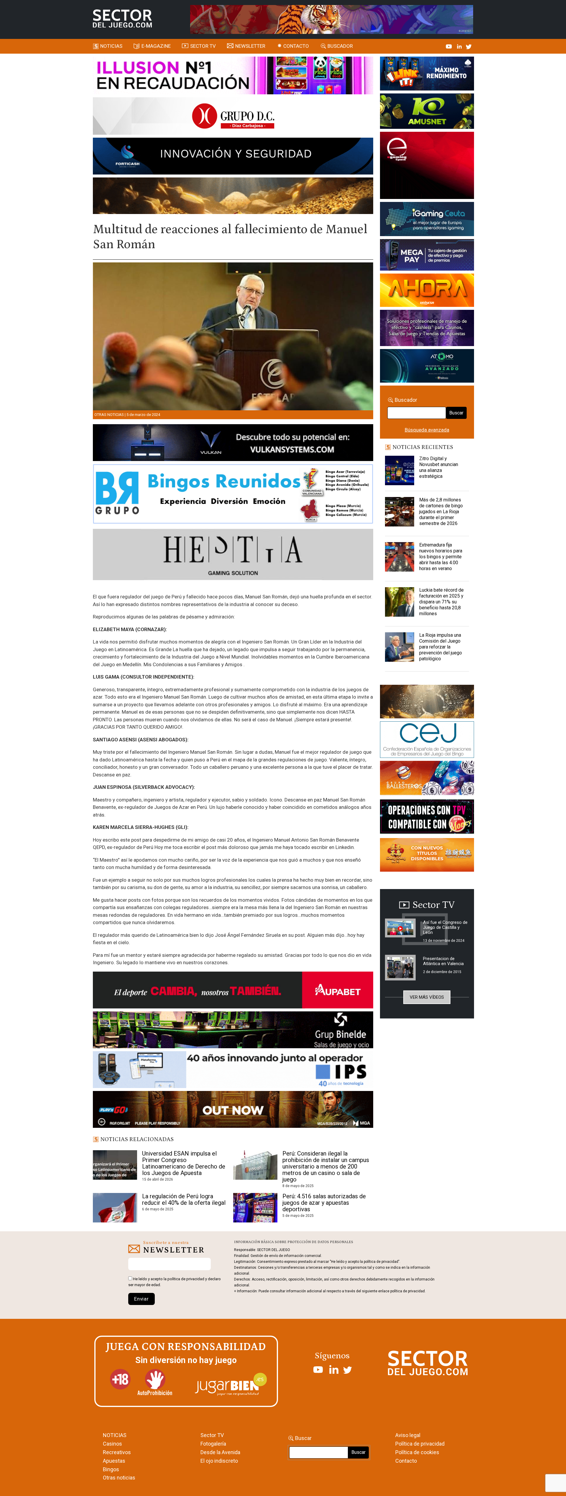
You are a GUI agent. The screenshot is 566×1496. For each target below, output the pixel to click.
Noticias (111, 46)
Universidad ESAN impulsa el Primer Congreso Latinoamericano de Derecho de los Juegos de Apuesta (183, 1163)
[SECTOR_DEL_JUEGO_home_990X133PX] (233, 76)
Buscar (456, 413)
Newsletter (250, 46)
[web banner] (427, 166)
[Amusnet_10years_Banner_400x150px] (427, 112)
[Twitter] (469, 46)
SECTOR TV (203, 46)
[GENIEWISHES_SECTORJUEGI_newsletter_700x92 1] (233, 197)
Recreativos (117, 1452)
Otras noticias (109, 414)
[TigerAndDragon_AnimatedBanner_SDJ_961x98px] (331, 19)
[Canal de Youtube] (449, 46)
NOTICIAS (114, 1435)
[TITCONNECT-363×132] (427, 817)
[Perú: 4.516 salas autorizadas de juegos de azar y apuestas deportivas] (255, 1207)
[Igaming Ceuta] (427, 220)
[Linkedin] (459, 46)
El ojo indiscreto (219, 1461)
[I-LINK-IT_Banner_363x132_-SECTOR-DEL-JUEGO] (427, 75)
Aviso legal (407, 1435)
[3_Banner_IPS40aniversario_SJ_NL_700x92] (233, 1071)
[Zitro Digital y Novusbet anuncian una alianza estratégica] (399, 470)
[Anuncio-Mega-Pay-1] (427, 256)
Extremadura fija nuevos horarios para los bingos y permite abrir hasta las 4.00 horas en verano (440, 556)
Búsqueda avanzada (427, 430)
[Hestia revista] (233, 556)
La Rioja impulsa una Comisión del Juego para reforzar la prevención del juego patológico (440, 646)
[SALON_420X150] (427, 291)
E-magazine (156, 46)
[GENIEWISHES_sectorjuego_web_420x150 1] (427, 703)
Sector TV (212, 1435)
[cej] (427, 740)
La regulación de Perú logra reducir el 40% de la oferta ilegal (184, 1199)
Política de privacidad (420, 1444)
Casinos (112, 1444)
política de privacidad (185, 1279)
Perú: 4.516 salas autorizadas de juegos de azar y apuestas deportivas (324, 1202)
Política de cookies (417, 1452)
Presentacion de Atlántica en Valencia (443, 961)
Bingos (111, 1469)
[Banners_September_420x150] (427, 856)
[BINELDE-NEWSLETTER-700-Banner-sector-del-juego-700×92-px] (233, 1031)
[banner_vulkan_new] (233, 444)
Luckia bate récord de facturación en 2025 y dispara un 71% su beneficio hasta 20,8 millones (441, 601)
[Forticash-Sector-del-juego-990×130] (233, 157)
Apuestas (114, 1461)
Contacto (296, 46)
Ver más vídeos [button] (427, 997)
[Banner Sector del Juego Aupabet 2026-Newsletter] (233, 991)
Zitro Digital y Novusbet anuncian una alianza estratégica (438, 467)
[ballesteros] (427, 780)
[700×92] (233, 1110)
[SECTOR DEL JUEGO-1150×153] (233, 117)
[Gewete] (427, 329)
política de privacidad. (408, 1291)
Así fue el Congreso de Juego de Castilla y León (445, 927)
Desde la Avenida (220, 1452)
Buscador (340, 46)
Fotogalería (213, 1444)
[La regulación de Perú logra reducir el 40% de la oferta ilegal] (115, 1207)
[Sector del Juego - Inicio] (122, 18)
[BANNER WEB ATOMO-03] (427, 367)
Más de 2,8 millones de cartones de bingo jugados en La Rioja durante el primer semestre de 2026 (441, 511)
